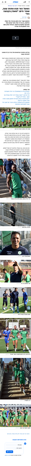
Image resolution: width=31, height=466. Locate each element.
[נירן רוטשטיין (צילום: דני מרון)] (15, 380)
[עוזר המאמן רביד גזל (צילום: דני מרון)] (15, 272)
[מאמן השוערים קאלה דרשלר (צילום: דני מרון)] (15, 301)
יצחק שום (9, 433)
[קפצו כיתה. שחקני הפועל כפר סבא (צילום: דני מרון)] (15, 118)
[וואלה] (15, 2)
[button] (25, 2)
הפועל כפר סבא (25, 433)
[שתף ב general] (2, 2)
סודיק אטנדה (14, 433)
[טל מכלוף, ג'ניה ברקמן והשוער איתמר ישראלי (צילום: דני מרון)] (15, 337)
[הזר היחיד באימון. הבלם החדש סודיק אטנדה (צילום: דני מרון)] (15, 179)
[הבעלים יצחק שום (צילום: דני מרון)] (15, 216)
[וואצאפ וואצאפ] (5, 2)
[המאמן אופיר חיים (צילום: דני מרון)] (15, 244)
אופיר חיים (20, 433)
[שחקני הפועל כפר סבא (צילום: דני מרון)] (15, 416)
